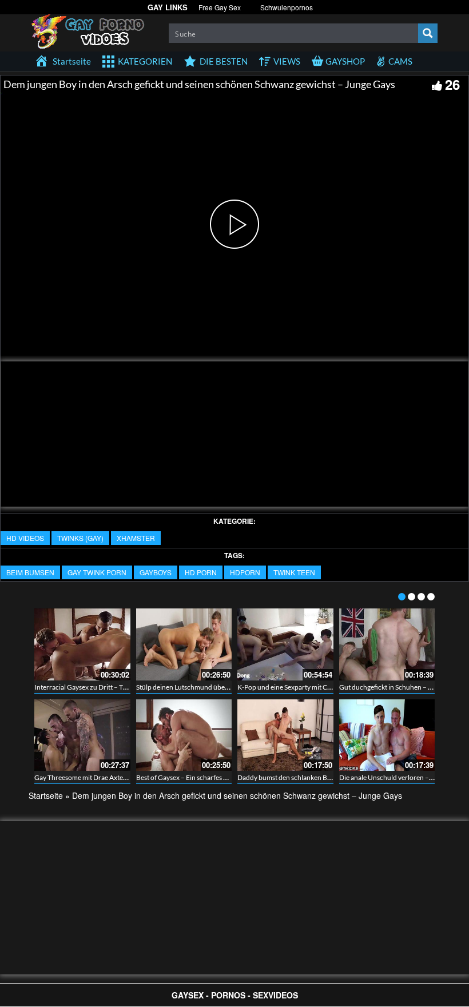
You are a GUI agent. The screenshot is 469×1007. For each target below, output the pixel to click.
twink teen (294, 572)
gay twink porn (96, 572)
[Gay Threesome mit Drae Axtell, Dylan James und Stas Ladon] (82, 735)
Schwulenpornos (286, 7)
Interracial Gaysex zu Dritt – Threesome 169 (100, 687)
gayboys (156, 572)
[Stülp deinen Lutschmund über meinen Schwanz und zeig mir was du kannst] (184, 644)
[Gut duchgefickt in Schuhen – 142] (387, 644)
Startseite (46, 795)
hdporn (245, 572)
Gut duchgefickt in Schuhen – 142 (389, 687)
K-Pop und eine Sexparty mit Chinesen (294, 687)
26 (452, 84)
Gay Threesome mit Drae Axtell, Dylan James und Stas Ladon (123, 777)
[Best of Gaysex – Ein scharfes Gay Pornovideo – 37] (184, 735)
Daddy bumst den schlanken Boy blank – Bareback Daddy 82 (327, 777)
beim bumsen (30, 572)
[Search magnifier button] (428, 33)
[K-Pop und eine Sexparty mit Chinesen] (285, 644)
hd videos (25, 538)
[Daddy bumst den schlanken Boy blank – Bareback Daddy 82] (285, 735)
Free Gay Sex (219, 7)
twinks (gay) (80, 538)
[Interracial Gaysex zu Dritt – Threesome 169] (82, 644)
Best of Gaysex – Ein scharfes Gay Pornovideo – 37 (211, 777)
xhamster (136, 538)
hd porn (201, 572)
